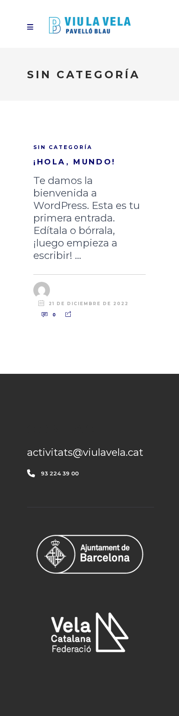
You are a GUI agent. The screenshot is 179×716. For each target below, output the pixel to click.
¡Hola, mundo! (74, 162)
